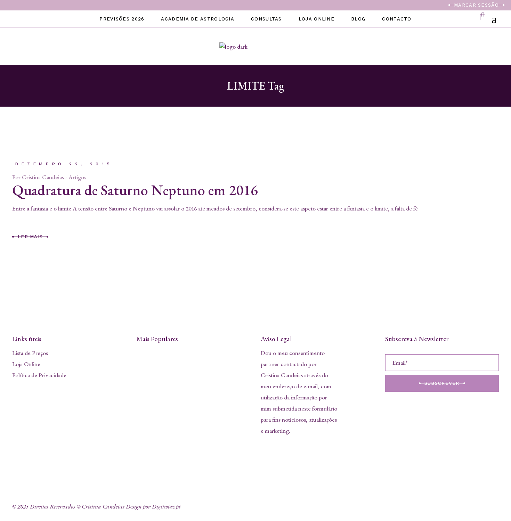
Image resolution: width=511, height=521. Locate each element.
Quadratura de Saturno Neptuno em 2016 (135, 190)
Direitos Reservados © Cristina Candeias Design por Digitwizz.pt (105, 506)
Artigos (77, 177)
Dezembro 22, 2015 (64, 164)
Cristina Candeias (43, 177)
